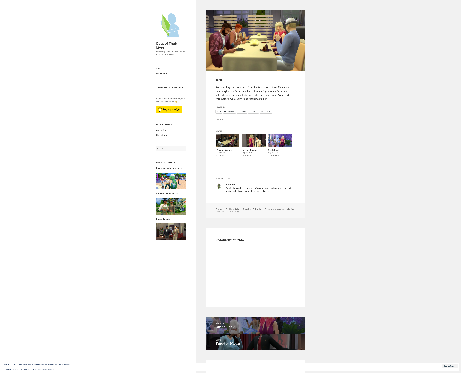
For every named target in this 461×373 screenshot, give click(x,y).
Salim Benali (221, 211)
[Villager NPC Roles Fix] (171, 207)
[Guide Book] (280, 140)
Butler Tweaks (163, 219)
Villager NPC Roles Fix (167, 193)
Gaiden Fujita (287, 209)
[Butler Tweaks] (171, 233)
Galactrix (247, 209)
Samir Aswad (233, 211)
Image (221, 209)
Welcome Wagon (224, 150)
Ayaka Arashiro (273, 209)
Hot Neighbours (249, 150)
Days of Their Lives (166, 45)
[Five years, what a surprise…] (171, 182)
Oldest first (161, 130)
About (159, 68)
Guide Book (273, 150)
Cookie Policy (50, 369)
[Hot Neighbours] (254, 140)
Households (161, 73)
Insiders (259, 209)
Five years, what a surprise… (170, 168)
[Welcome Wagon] (227, 140)
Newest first (161, 135)
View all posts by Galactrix (257, 191)
